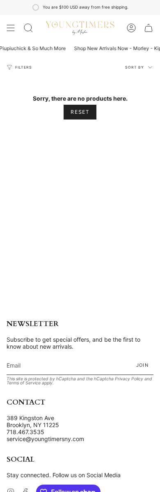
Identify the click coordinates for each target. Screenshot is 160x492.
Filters (23, 67)
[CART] (148, 27)
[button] (28, 27)
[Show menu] (10, 27)
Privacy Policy (129, 379)
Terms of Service (24, 383)
